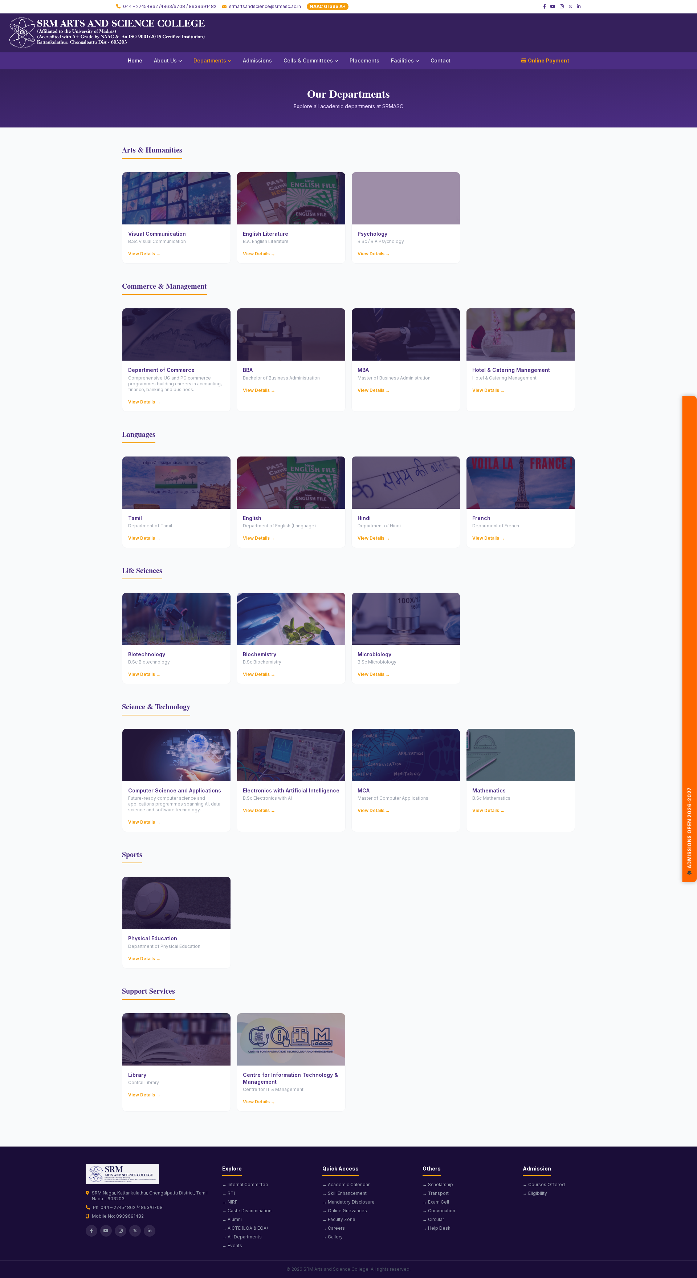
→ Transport (436, 1193)
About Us (165, 60)
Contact (441, 60)
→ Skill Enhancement (344, 1193)
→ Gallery (332, 1237)
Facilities (402, 60)
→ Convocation (439, 1210)
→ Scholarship (438, 1184)
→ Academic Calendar (346, 1184)
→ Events (232, 1245)
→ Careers (333, 1228)
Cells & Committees (308, 60)
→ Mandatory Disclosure (348, 1202)
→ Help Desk (437, 1228)
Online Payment (548, 60)
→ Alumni (232, 1219)
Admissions (257, 60)
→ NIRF (229, 1202)
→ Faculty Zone (338, 1219)
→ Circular (433, 1219)
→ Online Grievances (344, 1210)
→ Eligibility (535, 1193)
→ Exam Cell (436, 1202)
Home (135, 60)
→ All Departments (242, 1237)
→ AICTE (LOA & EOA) (245, 1228)
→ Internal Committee (245, 1184)
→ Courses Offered (544, 1184)
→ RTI (228, 1193)
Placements (364, 60)
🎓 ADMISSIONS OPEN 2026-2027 (689, 832)
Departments (209, 60)
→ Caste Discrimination (247, 1210)
